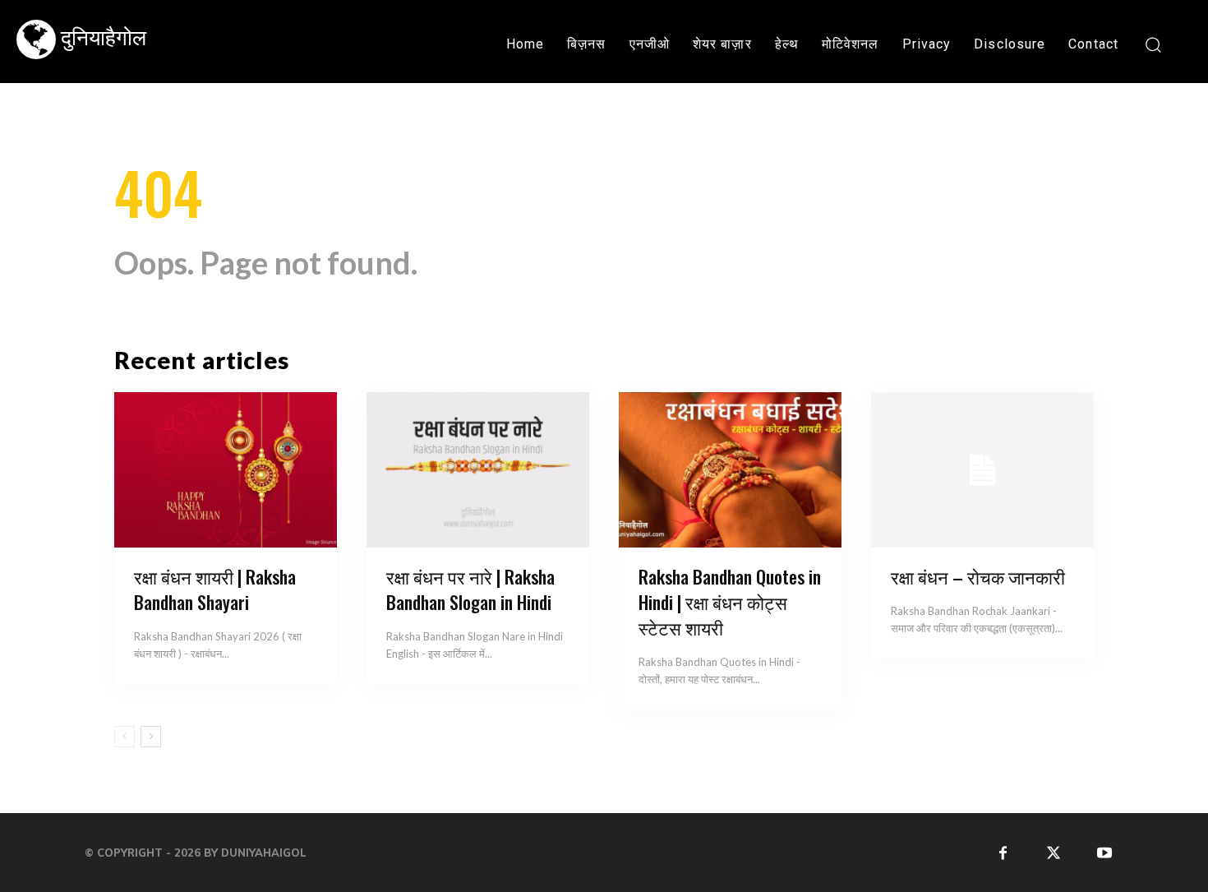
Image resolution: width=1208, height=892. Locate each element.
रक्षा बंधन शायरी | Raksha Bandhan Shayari (215, 589)
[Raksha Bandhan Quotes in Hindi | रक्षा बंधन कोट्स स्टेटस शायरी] (730, 470)
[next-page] (151, 736)
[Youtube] (1104, 852)
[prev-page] (124, 736)
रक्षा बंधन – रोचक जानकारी (978, 576)
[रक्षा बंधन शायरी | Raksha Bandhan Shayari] (225, 470)
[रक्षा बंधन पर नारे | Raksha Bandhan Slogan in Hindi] (478, 470)
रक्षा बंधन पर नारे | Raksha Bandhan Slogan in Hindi (470, 589)
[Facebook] (1003, 852)
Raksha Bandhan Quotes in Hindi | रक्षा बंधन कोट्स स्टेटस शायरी (730, 601)
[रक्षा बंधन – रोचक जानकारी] (982, 470)
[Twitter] (1054, 852)
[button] (1152, 44)
